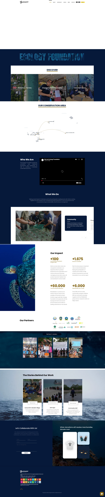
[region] (30, 351)
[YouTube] (78, 2)
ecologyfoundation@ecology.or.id (27, 477)
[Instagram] (76, 2)
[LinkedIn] (79, 2)
